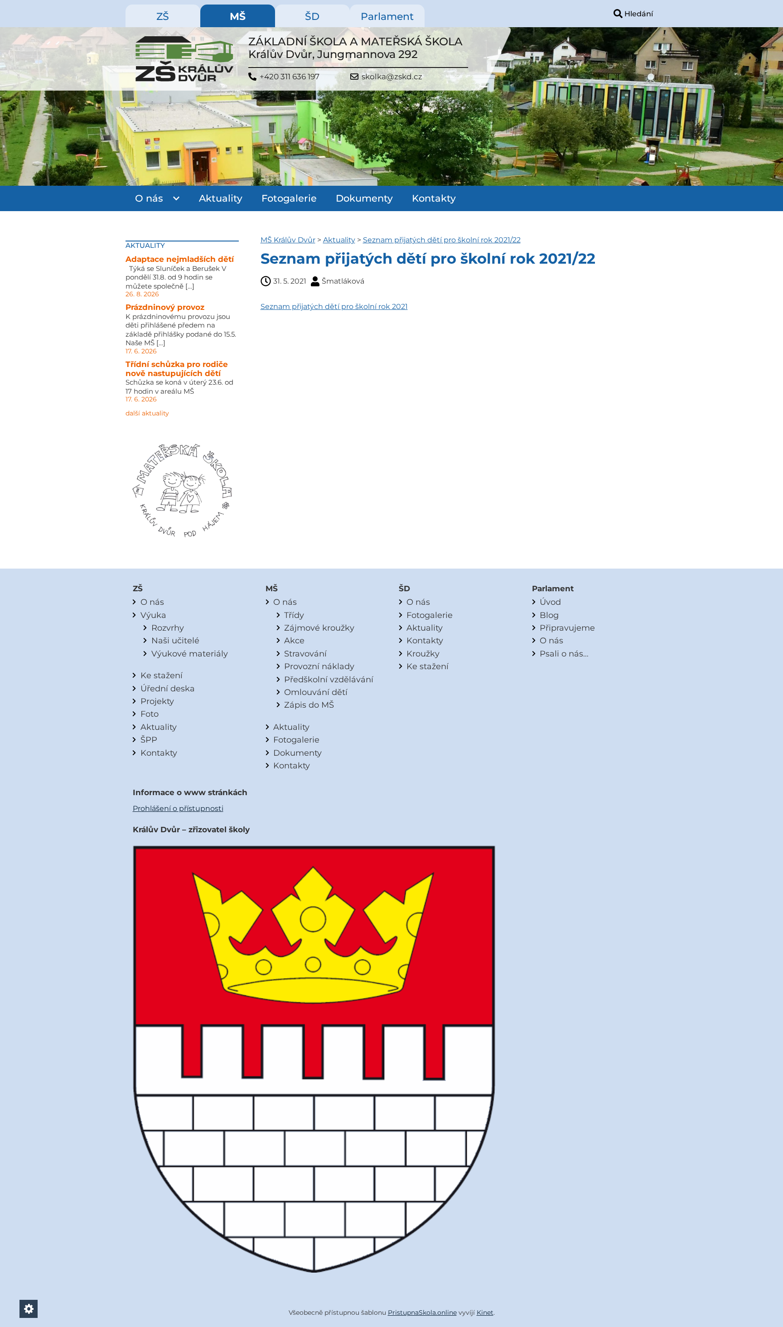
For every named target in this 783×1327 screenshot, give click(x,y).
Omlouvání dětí (316, 692)
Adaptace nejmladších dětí (180, 259)
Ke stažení (161, 675)
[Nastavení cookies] (28, 1309)
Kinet (485, 1312)
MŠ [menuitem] (238, 16)
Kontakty (434, 198)
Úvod (550, 602)
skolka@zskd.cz (392, 76)
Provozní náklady (319, 666)
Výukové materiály (189, 653)
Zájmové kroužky (319, 627)
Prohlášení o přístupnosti (178, 808)
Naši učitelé (175, 640)
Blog (549, 615)
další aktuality (147, 413)
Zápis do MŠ (309, 704)
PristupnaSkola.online (422, 1312)
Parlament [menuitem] (387, 16)
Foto (149, 714)
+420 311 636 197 (289, 76)
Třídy (294, 615)
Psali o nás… (564, 653)
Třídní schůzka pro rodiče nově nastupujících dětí (177, 369)
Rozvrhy (167, 627)
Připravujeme (567, 627)
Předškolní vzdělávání (328, 679)
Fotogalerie (289, 198)
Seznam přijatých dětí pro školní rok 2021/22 (442, 240)
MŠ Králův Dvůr (288, 240)
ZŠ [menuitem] (162, 16)
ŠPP (148, 739)
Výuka (153, 615)
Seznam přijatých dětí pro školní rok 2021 (334, 306)
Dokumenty (364, 198)
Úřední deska (167, 688)
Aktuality (220, 198)
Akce (294, 640)
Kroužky (423, 653)
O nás (149, 198)
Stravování (305, 653)
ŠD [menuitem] (312, 16)
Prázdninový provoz (165, 307)
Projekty (157, 701)
